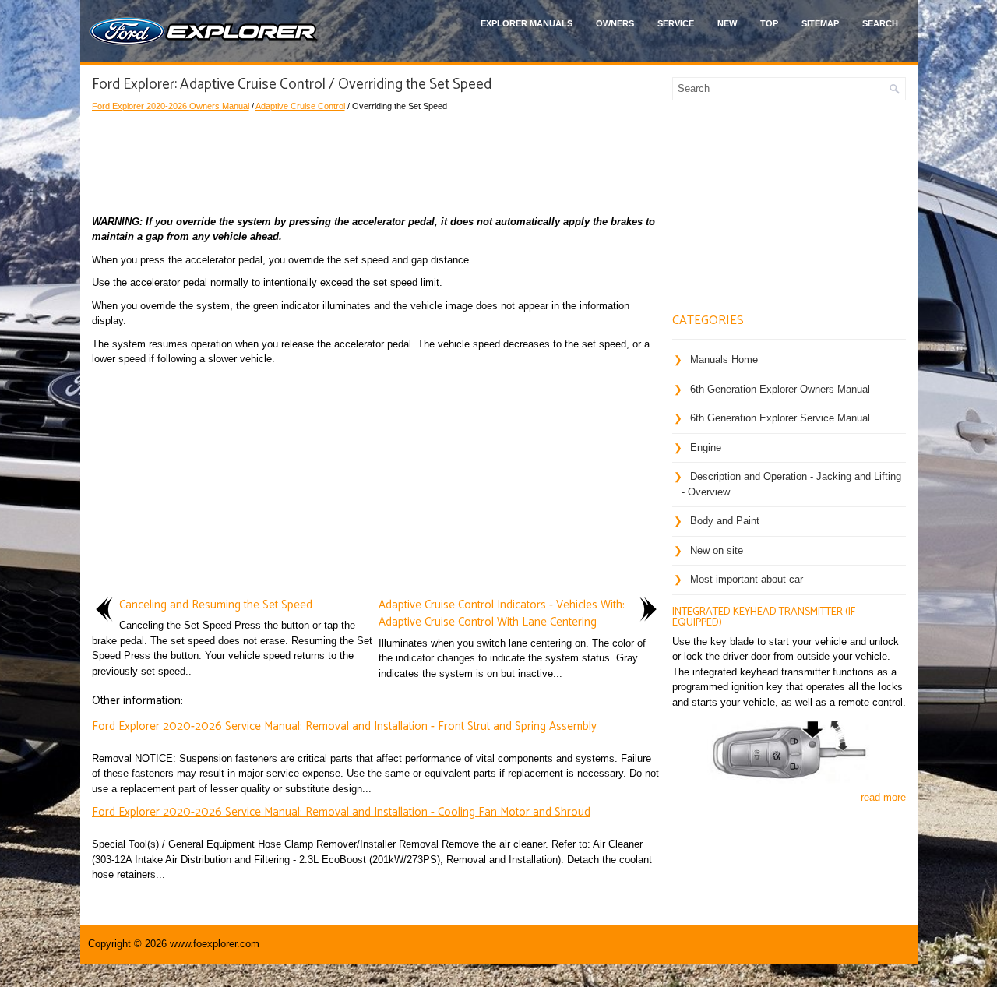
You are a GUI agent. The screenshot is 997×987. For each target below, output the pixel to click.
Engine (705, 447)
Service (675, 23)
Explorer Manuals (526, 23)
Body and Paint (724, 521)
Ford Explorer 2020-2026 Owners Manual (170, 106)
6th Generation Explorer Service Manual (780, 418)
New (727, 23)
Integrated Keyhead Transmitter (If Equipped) (763, 617)
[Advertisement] (376, 159)
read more (883, 797)
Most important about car (746, 579)
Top (769, 23)
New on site (716, 550)
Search (880, 23)
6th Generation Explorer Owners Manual (780, 389)
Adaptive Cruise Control (300, 106)
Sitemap (820, 23)
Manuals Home (724, 359)
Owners (615, 23)
